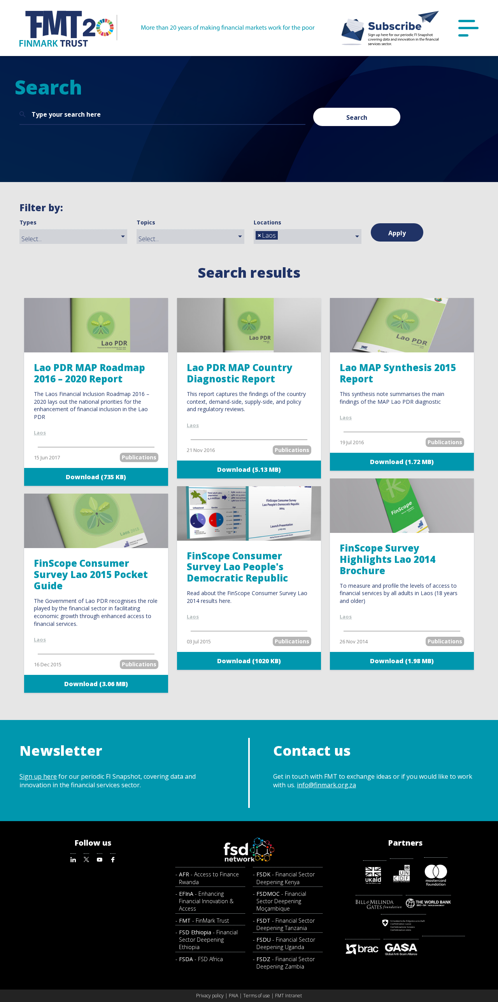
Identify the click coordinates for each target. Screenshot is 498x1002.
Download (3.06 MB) (96, 684)
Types (28, 222)
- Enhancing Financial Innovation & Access (206, 901)
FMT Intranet (288, 995)
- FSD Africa (201, 959)
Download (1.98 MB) (402, 661)
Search (356, 117)
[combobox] (73, 236)
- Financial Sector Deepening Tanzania (285, 924)
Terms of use (256, 995)
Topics (146, 222)
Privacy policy (210, 995)
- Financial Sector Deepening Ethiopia (208, 939)
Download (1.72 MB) (402, 461)
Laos (40, 432)
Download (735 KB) (96, 477)
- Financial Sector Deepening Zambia (285, 962)
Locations (267, 222)
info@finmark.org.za (326, 785)
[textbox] (75, 239)
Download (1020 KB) (249, 661)
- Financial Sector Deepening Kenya (285, 878)
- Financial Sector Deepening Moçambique (281, 901)
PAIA (233, 995)
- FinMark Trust (204, 920)
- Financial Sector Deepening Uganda (285, 943)
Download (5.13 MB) (249, 469)
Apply (397, 233)
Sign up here (38, 776)
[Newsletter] (390, 28)
